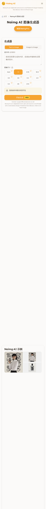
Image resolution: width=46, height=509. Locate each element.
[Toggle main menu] (42, 3)
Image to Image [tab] (32, 47)
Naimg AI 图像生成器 (17, 16)
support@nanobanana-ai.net (25, 102)
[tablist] (23, 47)
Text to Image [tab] (14, 47)
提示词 (9, 52)
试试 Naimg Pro (23, 28)
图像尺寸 (7, 67)
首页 (5, 16)
